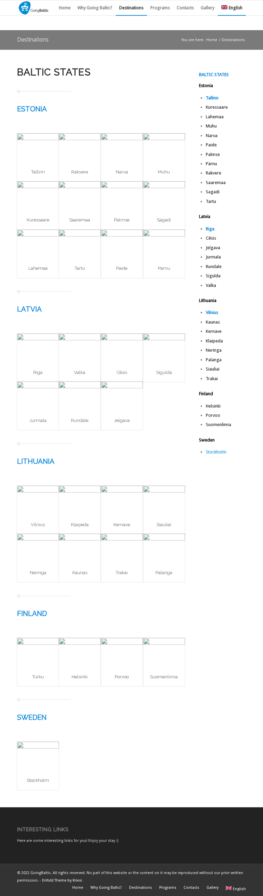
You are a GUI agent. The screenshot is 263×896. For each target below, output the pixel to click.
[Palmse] (122, 196)
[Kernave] (122, 501)
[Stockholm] (38, 757)
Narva (122, 171)
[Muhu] (164, 148)
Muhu (164, 171)
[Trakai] (122, 549)
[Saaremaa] (80, 196)
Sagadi (164, 219)
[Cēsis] (122, 348)
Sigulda (164, 372)
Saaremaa (79, 219)
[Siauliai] (164, 501)
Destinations (33, 39)
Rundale (79, 420)
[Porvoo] (122, 653)
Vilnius (38, 524)
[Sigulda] (164, 348)
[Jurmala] (38, 396)
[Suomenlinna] (164, 653)
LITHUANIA (35, 461)
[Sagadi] (164, 196)
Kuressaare (38, 219)
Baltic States (54, 72)
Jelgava (122, 420)
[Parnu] (164, 244)
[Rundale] (80, 396)
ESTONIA (32, 109)
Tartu (80, 268)
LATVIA (29, 309)
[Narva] (122, 148)
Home (211, 40)
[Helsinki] (80, 653)
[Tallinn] (38, 148)
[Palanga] (164, 549)
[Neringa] (38, 549)
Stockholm (38, 780)
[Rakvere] (80, 148)
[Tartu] (80, 244)
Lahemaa (38, 268)
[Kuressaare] (38, 196)
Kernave (121, 524)
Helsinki (80, 676)
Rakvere (79, 171)
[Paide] (122, 244)
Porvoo (122, 676)
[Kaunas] (80, 549)
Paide (121, 268)
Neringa (38, 572)
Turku (38, 676)
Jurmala (38, 420)
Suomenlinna (164, 676)
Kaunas (79, 572)
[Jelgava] (122, 396)
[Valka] (80, 348)
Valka (79, 372)
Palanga (163, 572)
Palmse (121, 219)
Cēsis (122, 372)
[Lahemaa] (38, 244)
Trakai (122, 572)
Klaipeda (80, 524)
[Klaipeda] (80, 501)
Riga (37, 372)
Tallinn (38, 171)
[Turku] (38, 653)
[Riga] (38, 348)
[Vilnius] (38, 501)
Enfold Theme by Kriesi (62, 880)
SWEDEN (32, 717)
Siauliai (163, 524)
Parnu (164, 268)
